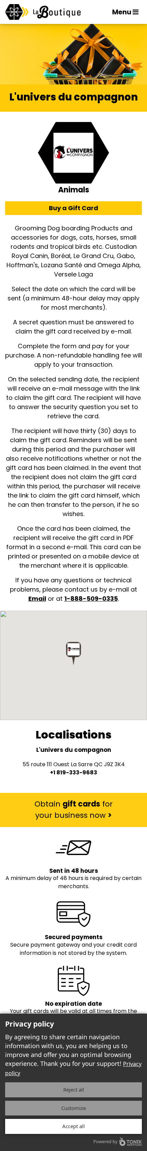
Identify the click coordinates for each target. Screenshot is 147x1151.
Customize (73, 1108)
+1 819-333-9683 (73, 772)
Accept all (73, 1126)
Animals (73, 190)
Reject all (73, 1089)
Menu (122, 12)
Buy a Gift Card (73, 208)
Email (37, 598)
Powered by (105, 1141)
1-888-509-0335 (91, 598)
